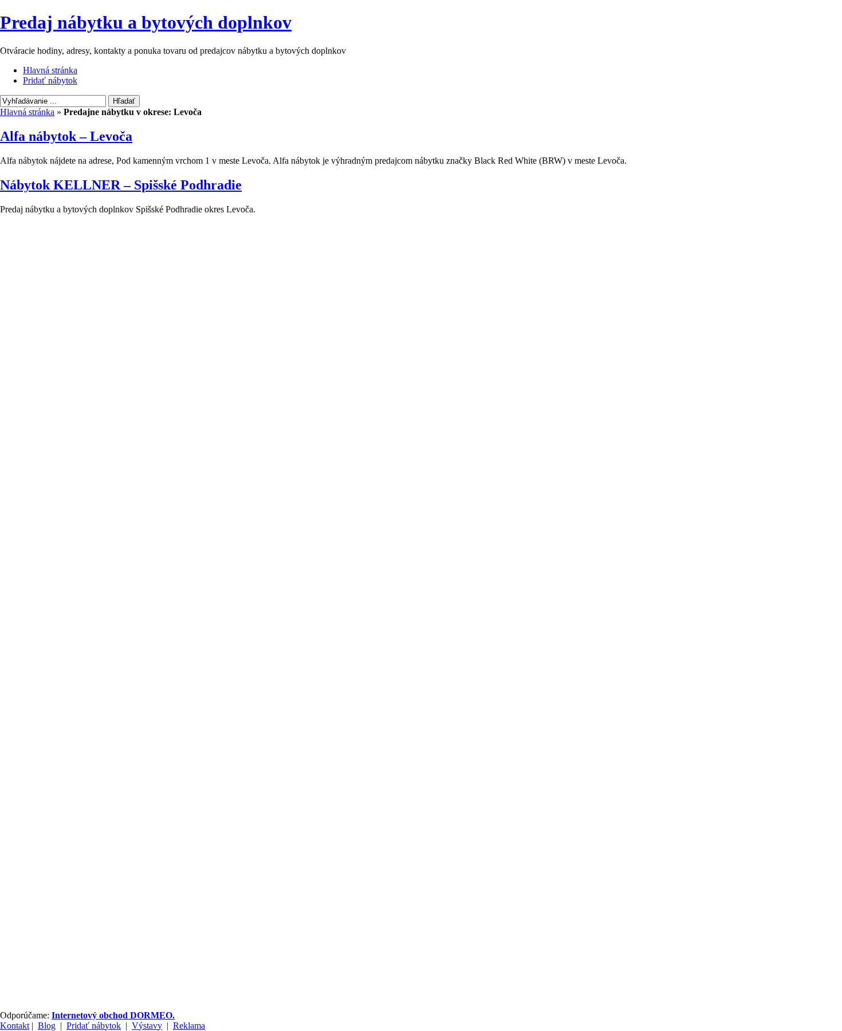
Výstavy (147, 1025)
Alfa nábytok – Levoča (66, 136)
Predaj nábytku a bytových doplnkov (146, 22)
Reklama (189, 1025)
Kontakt (14, 1025)
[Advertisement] (57, 270)
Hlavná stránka (50, 70)
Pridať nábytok (50, 80)
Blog (47, 1025)
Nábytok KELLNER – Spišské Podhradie (121, 184)
